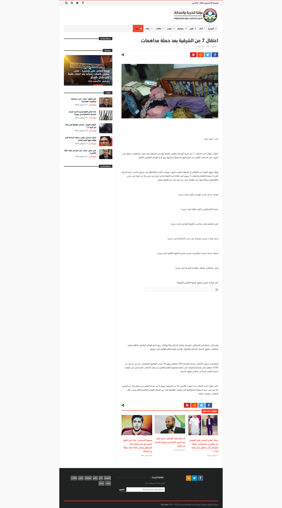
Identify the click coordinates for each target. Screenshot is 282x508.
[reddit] (200, 54)
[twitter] (207, 54)
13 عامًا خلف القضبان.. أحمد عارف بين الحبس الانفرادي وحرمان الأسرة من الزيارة (170, 442)
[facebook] (215, 54)
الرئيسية (107, 478)
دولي (81, 478)
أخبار (100, 478)
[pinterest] (193, 54)
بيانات (108, 483)
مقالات (74, 478)
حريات (199, 46)
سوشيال (88, 478)
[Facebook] (82, 3)
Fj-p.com (164, 504)
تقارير (95, 478)
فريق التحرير (105, 81)
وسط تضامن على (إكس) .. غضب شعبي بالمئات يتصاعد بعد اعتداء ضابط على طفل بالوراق (88, 74)
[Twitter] (77, 3)
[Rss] (72, 3)
